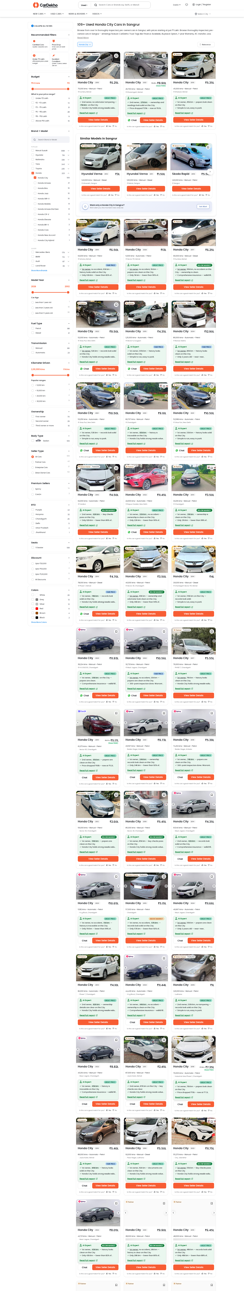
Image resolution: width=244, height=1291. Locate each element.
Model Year (37, 280)
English (176, 4)
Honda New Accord (46, 235)
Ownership (37, 412)
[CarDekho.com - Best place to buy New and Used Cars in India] (45, 5)
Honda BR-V (43, 225)
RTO (33, 505)
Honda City (43, 178)
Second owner (42, 421)
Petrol (38, 328)
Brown (42, 613)
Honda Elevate (44, 220)
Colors (34, 590)
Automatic (40, 353)
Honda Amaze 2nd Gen (48, 209)
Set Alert (203, 207)
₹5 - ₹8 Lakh (41, 112)
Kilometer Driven (40, 363)
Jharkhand (40, 532)
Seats (34, 543)
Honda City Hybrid (46, 240)
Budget (35, 77)
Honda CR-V (43, 214)
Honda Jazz (43, 194)
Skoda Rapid (183, 174)
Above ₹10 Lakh (42, 121)
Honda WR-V (44, 199)
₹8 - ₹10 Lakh (41, 116)
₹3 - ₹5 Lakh (41, 107)
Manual (39, 348)
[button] (98, 105)
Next (118, 65)
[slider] (32, 88)
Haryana (39, 514)
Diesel (38, 333)
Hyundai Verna (94, 174)
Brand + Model (39, 131)
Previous (77, 65)
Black (42, 618)
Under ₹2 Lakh (42, 98)
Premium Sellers (40, 483)
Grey (42, 600)
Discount (36, 558)
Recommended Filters (43, 35)
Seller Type (37, 451)
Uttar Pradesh (42, 528)
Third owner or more (45, 426)
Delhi (38, 523)
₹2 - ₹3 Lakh (41, 103)
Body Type (37, 436)
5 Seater (39, 548)
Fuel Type (36, 323)
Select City (203, 14)
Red (41, 609)
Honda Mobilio (44, 204)
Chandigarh (41, 519)
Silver (42, 604)
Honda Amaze (44, 183)
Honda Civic (43, 230)
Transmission (39, 343)
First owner (40, 417)
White (42, 595)
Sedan (46, 441)
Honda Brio (43, 188)
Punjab (39, 510)
